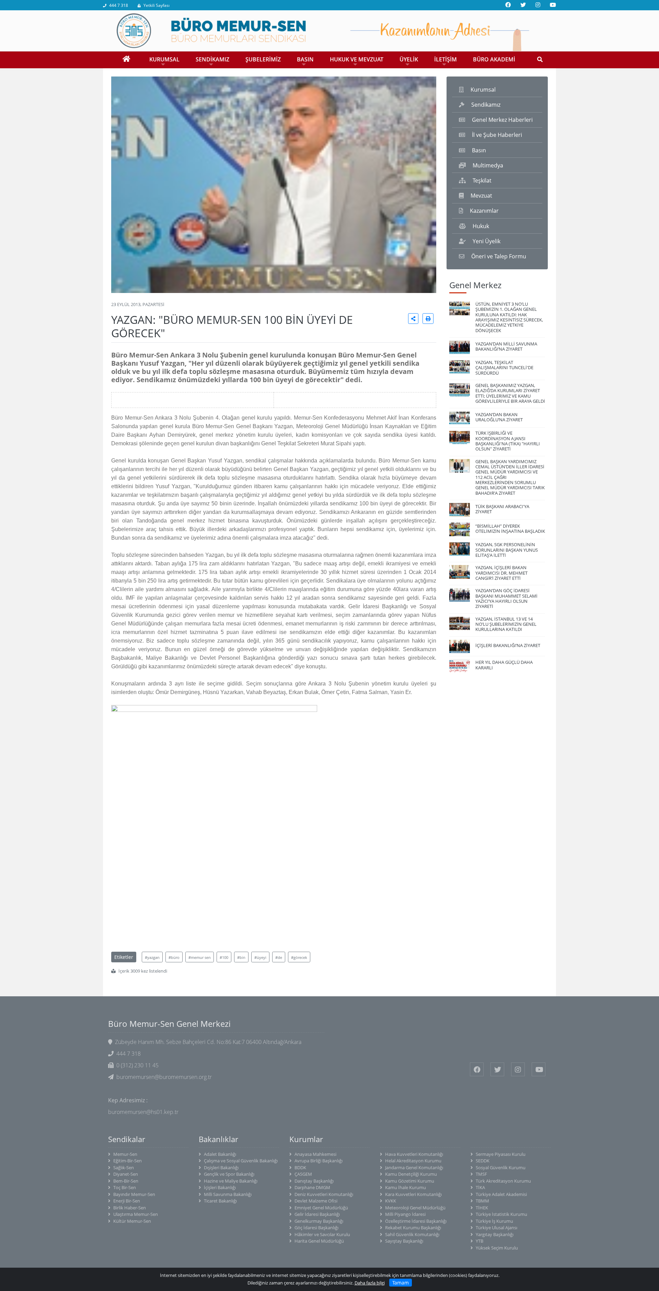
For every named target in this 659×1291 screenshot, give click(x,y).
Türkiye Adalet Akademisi (501, 1194)
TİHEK (482, 1208)
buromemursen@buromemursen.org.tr (164, 1077)
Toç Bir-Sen (124, 1187)
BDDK (300, 1167)
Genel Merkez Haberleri (502, 120)
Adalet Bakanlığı (220, 1154)
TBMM (482, 1201)
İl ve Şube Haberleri (497, 135)
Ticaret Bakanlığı (220, 1201)
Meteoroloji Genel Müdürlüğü (415, 1208)
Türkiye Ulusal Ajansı (496, 1227)
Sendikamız (485, 104)
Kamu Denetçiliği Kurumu (411, 1174)
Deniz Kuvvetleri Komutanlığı (323, 1194)
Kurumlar (306, 1139)
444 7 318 (118, 5)
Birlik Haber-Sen (129, 1208)
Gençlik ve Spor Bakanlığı (229, 1174)
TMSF (481, 1174)
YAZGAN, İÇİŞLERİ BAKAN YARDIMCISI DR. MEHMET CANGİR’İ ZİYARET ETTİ (501, 572)
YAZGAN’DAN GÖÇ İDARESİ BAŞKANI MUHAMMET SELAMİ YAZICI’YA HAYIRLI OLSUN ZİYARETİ (506, 598)
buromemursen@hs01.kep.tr (143, 1112)
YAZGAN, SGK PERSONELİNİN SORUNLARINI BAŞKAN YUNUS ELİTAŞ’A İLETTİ (506, 549)
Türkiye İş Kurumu (494, 1221)
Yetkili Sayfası (156, 5)
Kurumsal (483, 89)
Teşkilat (482, 180)
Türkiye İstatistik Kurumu (501, 1214)
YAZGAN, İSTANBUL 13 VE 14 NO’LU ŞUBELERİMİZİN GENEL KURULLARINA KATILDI (505, 624)
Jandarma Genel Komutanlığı (414, 1167)
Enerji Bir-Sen (126, 1201)
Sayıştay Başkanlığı (404, 1241)
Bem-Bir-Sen (125, 1181)
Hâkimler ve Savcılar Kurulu (322, 1234)
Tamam (400, 1282)
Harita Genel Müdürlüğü (319, 1241)
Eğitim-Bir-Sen (127, 1161)
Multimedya (488, 165)
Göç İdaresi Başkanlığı (316, 1227)
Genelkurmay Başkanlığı (318, 1221)
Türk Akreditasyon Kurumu (503, 1181)
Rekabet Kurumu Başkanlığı (413, 1227)
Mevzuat (481, 195)
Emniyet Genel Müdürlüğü (321, 1208)
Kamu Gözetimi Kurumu (409, 1181)
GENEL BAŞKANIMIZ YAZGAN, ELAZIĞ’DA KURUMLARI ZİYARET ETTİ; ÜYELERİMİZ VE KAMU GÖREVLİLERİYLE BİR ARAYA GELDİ (510, 393)
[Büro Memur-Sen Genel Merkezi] (329, 30)
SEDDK (482, 1161)
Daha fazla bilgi (370, 1283)
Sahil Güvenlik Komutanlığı (412, 1234)
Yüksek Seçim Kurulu (497, 1248)
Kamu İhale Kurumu (405, 1187)
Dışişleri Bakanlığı (221, 1167)
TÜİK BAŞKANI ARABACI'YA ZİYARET (502, 509)
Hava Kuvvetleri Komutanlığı (414, 1154)
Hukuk (481, 226)
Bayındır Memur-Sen (134, 1194)
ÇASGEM (303, 1174)
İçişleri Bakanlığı (220, 1187)
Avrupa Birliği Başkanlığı (318, 1161)
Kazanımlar (484, 210)
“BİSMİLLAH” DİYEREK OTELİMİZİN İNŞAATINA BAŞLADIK (510, 528)
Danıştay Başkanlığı (314, 1181)
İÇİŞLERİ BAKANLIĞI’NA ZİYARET (507, 645)
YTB (479, 1241)
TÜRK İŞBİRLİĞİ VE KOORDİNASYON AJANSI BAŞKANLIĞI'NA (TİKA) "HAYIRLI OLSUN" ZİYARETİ (507, 441)
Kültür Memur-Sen (132, 1221)
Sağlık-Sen (123, 1167)
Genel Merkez (475, 285)
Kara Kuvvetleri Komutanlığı (413, 1194)
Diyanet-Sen (125, 1174)
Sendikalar (126, 1139)
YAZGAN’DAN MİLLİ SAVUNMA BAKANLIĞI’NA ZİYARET (506, 346)
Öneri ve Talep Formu (498, 256)
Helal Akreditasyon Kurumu (413, 1161)
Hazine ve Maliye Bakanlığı (230, 1181)
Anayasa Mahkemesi (315, 1154)
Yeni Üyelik (486, 241)
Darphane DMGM (312, 1187)
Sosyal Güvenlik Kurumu (500, 1167)
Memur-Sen (125, 1154)
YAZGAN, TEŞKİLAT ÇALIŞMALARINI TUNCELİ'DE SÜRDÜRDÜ (504, 367)
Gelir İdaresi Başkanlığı (317, 1214)
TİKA (480, 1187)
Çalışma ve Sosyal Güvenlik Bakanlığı (241, 1161)
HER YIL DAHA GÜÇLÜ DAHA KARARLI (504, 664)
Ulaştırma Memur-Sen (135, 1214)
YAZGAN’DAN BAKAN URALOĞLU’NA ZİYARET (499, 417)
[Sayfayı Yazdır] (428, 318)
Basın (479, 150)
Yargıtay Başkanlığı (494, 1234)
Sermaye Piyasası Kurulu (500, 1154)
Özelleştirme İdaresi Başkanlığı (416, 1221)
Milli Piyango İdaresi (405, 1214)
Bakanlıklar (218, 1139)
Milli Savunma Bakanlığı (228, 1194)
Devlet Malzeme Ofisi (315, 1201)
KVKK (390, 1201)
